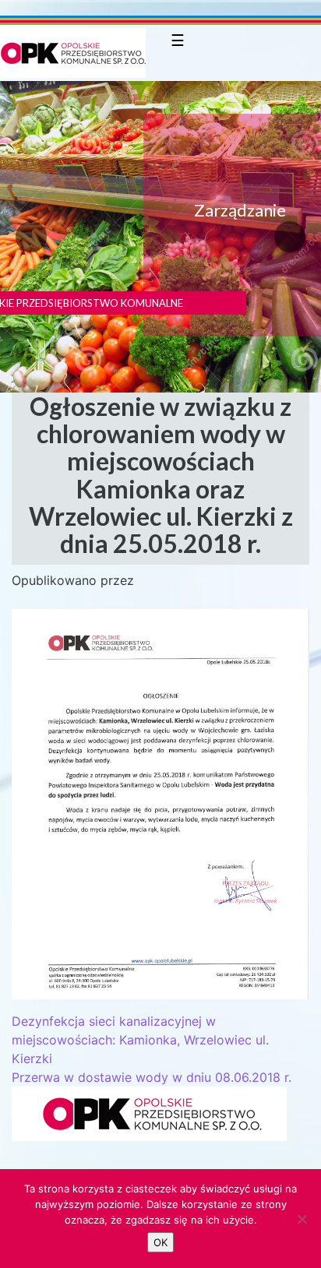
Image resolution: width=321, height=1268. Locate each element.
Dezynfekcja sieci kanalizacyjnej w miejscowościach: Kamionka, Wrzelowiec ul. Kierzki (140, 1039)
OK (160, 1242)
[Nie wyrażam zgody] (301, 1219)
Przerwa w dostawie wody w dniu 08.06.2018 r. (151, 1077)
